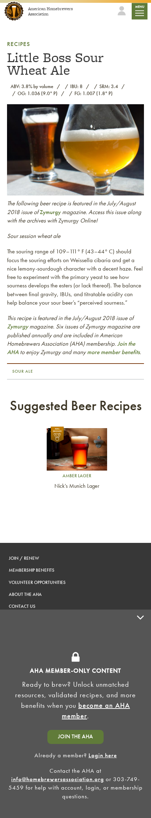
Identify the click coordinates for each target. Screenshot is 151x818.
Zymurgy (50, 212)
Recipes (18, 44)
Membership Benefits (31, 570)
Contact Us (22, 606)
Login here (102, 755)
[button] (140, 713)
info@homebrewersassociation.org (57, 779)
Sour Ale (22, 371)
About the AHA (25, 594)
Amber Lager (77, 476)
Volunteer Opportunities (37, 582)
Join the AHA (75, 736)
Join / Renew (24, 558)
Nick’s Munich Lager (76, 486)
